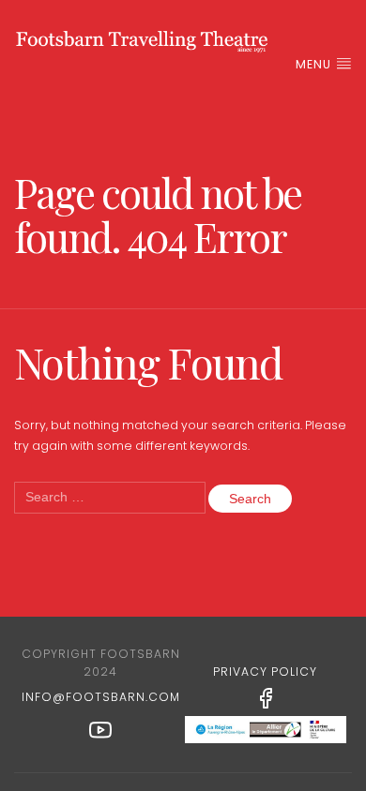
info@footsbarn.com (101, 697)
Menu (315, 64)
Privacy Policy (265, 671)
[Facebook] (265, 697)
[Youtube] (100, 729)
